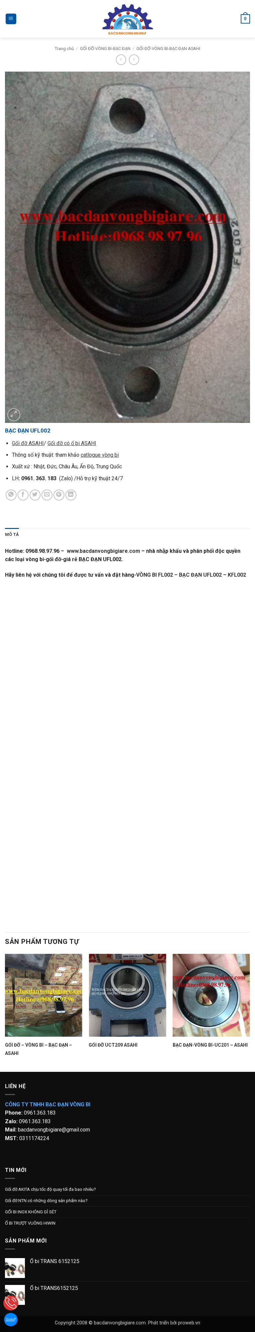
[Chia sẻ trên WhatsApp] (11, 495)
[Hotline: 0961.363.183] (10, 1303)
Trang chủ (64, 48)
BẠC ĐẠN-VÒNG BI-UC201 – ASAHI (210, 1045)
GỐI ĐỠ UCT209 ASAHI (113, 1045)
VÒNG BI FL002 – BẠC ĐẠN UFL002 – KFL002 (191, 575)
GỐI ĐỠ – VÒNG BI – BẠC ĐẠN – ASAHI (38, 1049)
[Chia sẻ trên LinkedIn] (70, 495)
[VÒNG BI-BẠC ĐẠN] (127, 19)
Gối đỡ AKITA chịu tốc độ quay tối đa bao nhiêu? (50, 1189)
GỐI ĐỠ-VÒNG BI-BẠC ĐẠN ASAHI (168, 48)
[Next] (250, 1012)
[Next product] (121, 59)
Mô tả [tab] (12, 534)
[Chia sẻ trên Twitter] (35, 495)
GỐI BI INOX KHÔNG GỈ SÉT (30, 1211)
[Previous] (5, 1012)
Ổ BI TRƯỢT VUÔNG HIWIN (30, 1223)
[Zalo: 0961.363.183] (10, 1319)
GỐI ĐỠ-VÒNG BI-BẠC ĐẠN (105, 48)
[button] (11, 19)
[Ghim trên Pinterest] (58, 495)
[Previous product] (134, 59)
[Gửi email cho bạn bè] (47, 495)
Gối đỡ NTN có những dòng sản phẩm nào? (46, 1200)
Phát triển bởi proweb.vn (174, 1323)
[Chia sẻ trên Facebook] (23, 495)
